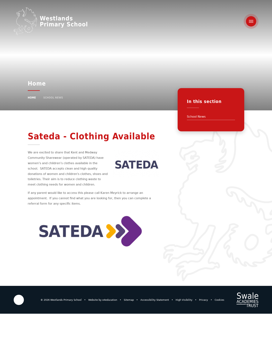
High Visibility (184, 299)
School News (53, 97)
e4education (109, 299)
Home (32, 97)
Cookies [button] (219, 299)
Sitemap (129, 299)
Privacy (203, 299)
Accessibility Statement (154, 299)
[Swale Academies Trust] (247, 299)
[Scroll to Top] (19, 300)
